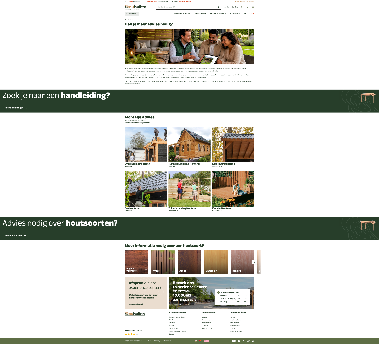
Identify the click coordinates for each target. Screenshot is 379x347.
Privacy (157, 340)
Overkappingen (207, 328)
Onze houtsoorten (208, 319)
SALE (252, 13)
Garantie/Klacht (174, 328)
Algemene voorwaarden (133, 340)
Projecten (233, 328)
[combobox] (188, 7)
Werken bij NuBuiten (236, 331)
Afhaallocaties (234, 322)
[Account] (248, 7)
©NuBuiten (167, 340)
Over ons (232, 317)
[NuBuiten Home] (135, 7)
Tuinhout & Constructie (218, 13)
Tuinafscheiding (234, 13)
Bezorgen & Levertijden (177, 317)
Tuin (245, 13)
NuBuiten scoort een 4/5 (133, 330)
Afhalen (171, 319)
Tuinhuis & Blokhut (199, 13)
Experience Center (236, 319)
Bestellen (172, 322)
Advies (227, 7)
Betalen (171, 325)
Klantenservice (177, 312)
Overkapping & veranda (182, 13)
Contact (171, 334)
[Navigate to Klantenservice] (242, 7)
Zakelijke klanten (235, 325)
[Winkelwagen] (253, 7)
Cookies (148, 340)
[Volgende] (254, 262)
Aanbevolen (208, 312)
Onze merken (206, 322)
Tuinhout (205, 325)
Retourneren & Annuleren (177, 331)
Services (235, 7)
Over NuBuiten (238, 312)
